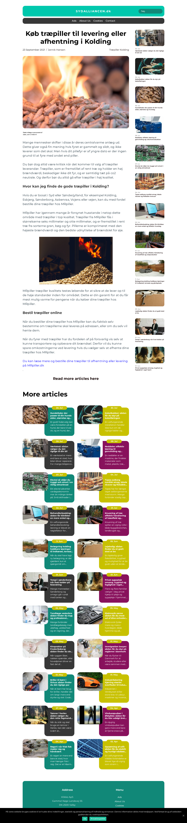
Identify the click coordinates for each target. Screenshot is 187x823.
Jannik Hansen (56, 49)
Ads (74, 20)
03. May (59, 641)
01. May (114, 641)
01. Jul (114, 508)
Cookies (98, 20)
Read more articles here (76, 378)
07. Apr (59, 708)
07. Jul (59, 474)
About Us (84, 20)
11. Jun (59, 541)
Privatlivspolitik (98, 819)
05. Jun (114, 541)
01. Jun (59, 574)
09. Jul (114, 441)
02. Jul (59, 508)
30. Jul (59, 408)
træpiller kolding (119, 49)
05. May (59, 608)
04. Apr (114, 708)
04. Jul (114, 474)
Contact (110, 20)
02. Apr (114, 741)
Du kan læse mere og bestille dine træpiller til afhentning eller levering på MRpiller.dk (75, 363)
